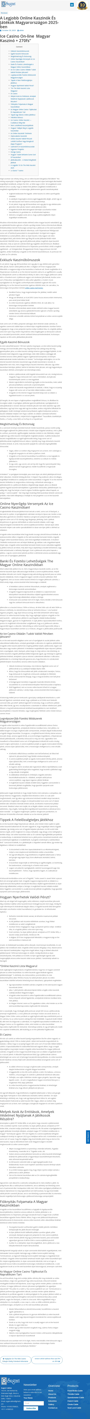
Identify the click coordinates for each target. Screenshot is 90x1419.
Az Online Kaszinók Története (21, 133)
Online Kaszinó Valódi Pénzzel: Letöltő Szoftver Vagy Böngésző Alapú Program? (22, 141)
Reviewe (4, 13)
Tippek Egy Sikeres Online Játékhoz (23, 115)
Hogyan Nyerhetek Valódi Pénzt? (22, 86)
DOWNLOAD (88, 1137)
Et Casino (14, 93)
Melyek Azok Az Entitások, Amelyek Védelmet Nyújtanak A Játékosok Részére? (23, 99)
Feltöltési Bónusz (17, 117)
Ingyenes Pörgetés (17, 149)
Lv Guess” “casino (17, 170)
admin (21, 30)
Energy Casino (16, 152)
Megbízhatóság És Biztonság (21, 56)
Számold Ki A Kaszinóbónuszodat (22, 147)
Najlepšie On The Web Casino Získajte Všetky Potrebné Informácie (15, 1360)
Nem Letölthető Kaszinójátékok (22, 125)
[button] (72, 5)
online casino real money (34, 288)
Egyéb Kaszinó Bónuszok (20, 54)
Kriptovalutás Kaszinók (19, 136)
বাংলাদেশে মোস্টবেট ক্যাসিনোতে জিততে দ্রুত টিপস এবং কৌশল (47, 1360)
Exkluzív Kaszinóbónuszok (20, 51)
